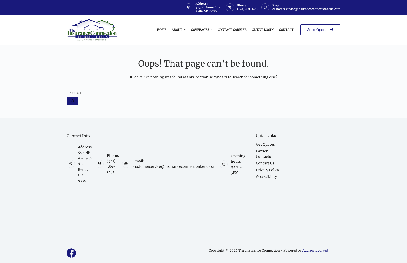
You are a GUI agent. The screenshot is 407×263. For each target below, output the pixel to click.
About (177, 30)
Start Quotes (317, 30)
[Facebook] (71, 253)
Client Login (263, 30)
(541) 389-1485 (247, 9)
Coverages (200, 30)
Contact (286, 30)
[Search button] (72, 101)
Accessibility (266, 176)
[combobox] (203, 92)
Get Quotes (265, 144)
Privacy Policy (267, 170)
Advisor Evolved (315, 250)
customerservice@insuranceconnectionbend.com (306, 9)
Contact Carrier (232, 30)
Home (161, 30)
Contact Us (265, 163)
